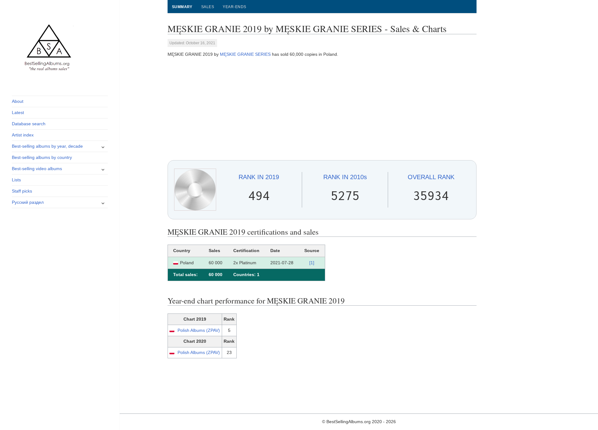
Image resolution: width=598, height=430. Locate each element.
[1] (311, 262)
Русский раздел (28, 202)
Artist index (23, 134)
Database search (28, 123)
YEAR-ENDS (234, 7)
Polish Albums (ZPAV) (199, 330)
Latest (18, 112)
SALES (207, 7)
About (17, 101)
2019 (259, 177)
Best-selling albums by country (42, 157)
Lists (16, 179)
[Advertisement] (322, 109)
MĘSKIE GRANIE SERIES (245, 54)
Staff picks (22, 191)
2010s (345, 177)
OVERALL (431, 177)
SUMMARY (182, 7)
